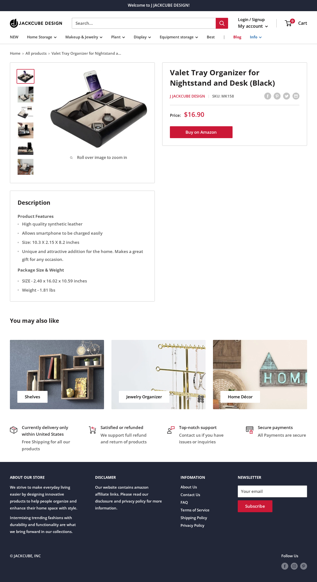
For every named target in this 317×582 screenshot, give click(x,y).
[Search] (222, 23)
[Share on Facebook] (267, 96)
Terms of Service (195, 509)
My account (251, 26)
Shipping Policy (194, 517)
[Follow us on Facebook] (284, 566)
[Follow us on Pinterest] (303, 566)
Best (211, 36)
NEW (14, 36)
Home (15, 53)
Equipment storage (177, 36)
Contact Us (190, 494)
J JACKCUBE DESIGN (187, 96)
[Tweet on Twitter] (286, 96)
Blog (237, 36)
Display (140, 36)
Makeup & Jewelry (81, 36)
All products (36, 53)
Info (253, 36)
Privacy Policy (192, 525)
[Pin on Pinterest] (277, 96)
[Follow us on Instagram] (294, 566)
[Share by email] (295, 96)
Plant (116, 36)
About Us (189, 486)
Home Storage (39, 36)
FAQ (184, 502)
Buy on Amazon (201, 132)
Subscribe (255, 506)
